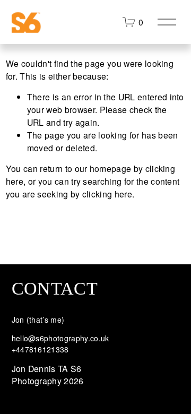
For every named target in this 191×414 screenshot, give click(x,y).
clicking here (107, 194)
